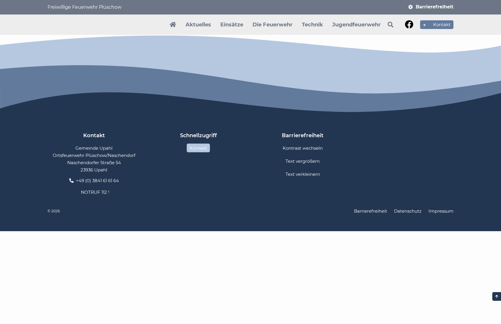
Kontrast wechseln (303, 148)
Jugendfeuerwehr (356, 24)
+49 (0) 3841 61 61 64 (97, 180)
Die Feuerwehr (273, 24)
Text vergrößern (303, 161)
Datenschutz (408, 211)
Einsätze (231, 24)
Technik (312, 24)
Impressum (441, 211)
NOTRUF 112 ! (95, 192)
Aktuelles (198, 24)
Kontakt (441, 24)
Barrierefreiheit (434, 7)
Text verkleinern (303, 174)
